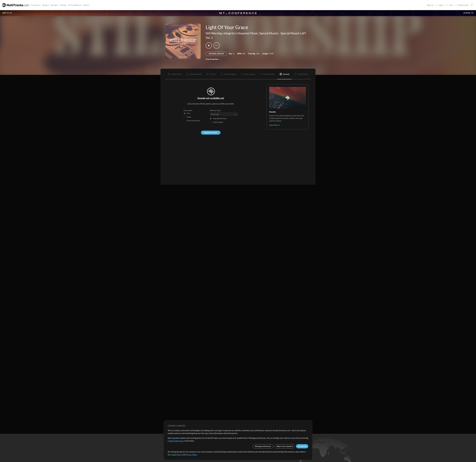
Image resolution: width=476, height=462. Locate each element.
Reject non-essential (285, 446)
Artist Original (218, 122)
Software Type (215, 110)
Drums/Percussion (193, 121)
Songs (44, 5)
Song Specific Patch (220, 118)
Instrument (187, 110)
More (85, 5)
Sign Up (430, 5)
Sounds (54, 5)
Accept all (302, 446)
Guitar (189, 117)
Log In (441, 5)
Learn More (274, 125)
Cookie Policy (176, 454)
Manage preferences (263, 446)
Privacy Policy (191, 454)
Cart (451, 5)
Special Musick (268, 33)
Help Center (463, 5)
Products (35, 5)
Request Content (210, 132)
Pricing (63, 5)
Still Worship (214, 33)
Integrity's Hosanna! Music (240, 33)
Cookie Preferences (176, 441)
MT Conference (74, 5)
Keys (188, 113)
